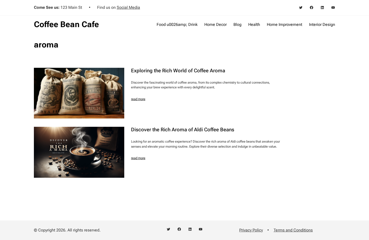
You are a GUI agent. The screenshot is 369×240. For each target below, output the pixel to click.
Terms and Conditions (293, 230)
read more (138, 99)
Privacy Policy (251, 230)
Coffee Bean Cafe (66, 24)
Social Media (128, 7)
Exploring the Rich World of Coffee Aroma (178, 70)
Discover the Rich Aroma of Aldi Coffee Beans (182, 129)
